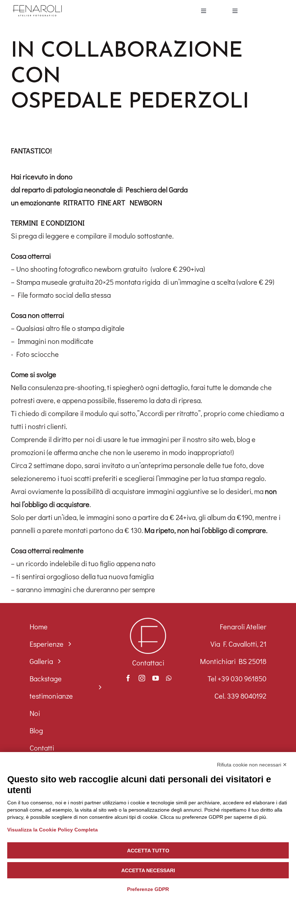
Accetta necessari (148, 870)
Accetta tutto (148, 850)
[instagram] (142, 678)
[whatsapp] (168, 678)
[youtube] (155, 678)
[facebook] (128, 678)
